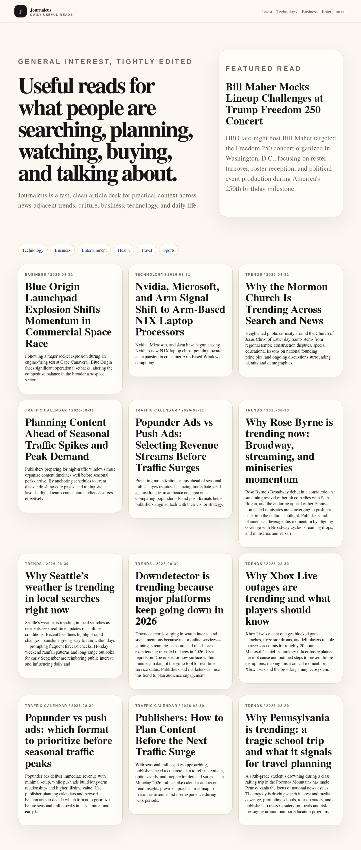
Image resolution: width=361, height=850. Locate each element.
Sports (169, 250)
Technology (287, 11)
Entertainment (334, 11)
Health (124, 250)
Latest (266, 11)
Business (310, 11)
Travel (146, 250)
